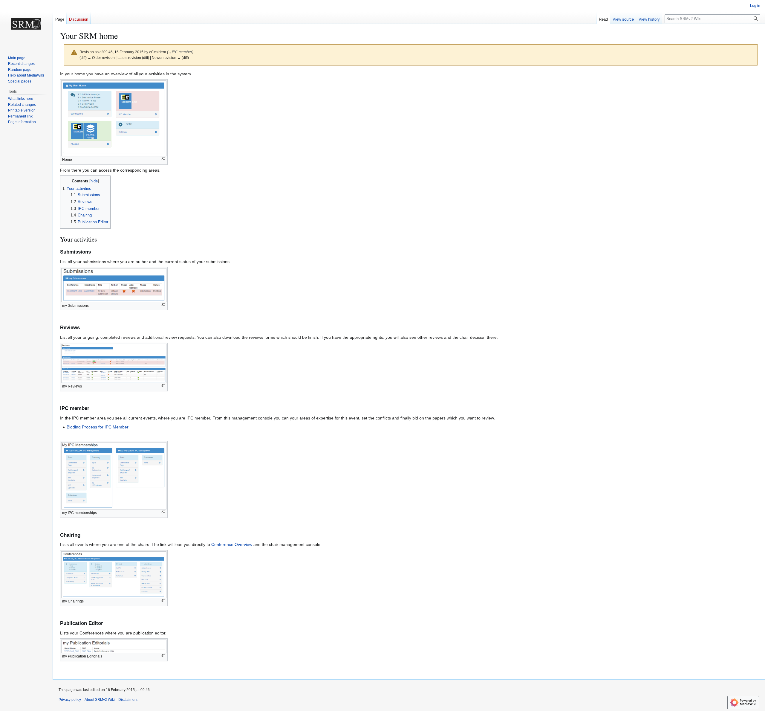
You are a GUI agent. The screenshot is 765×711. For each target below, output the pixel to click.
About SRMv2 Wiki (100, 700)
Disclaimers (127, 700)
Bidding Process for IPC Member (97, 427)
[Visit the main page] (26, 24)
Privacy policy (70, 700)
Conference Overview (231, 544)
